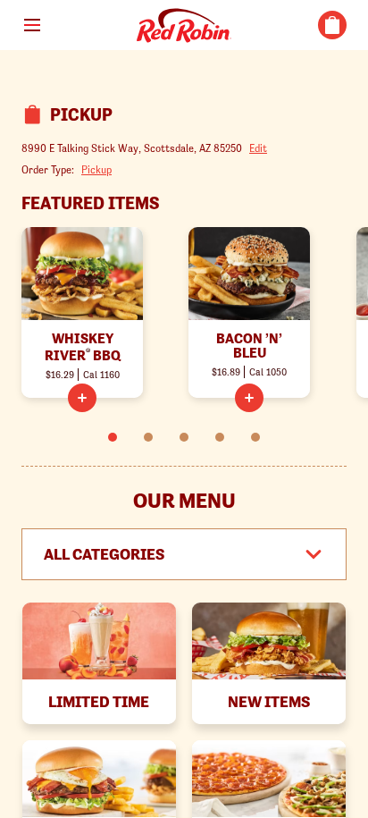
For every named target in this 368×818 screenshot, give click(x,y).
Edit (258, 148)
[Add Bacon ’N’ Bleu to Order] (249, 398)
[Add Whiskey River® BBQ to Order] (82, 398)
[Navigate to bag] (332, 25)
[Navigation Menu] (32, 25)
